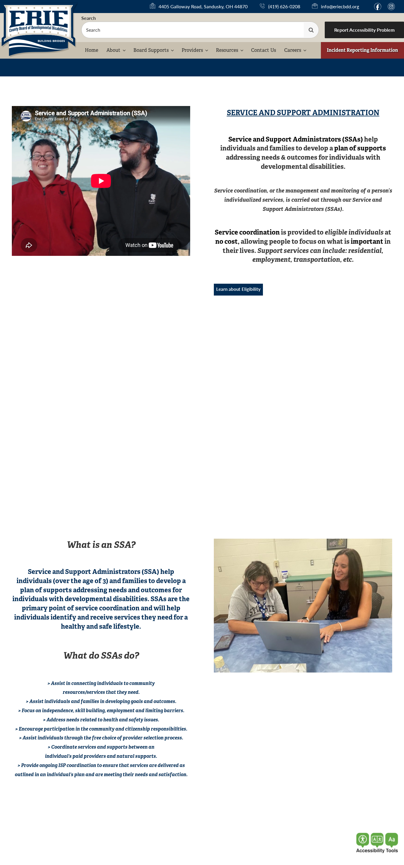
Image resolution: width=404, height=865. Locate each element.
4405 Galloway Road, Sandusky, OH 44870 (203, 6)
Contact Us (263, 50)
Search (88, 18)
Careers (292, 50)
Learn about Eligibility (238, 289)
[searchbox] (200, 30)
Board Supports (151, 50)
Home (91, 50)
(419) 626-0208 (284, 6)
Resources (227, 50)
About (113, 50)
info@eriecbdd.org (340, 6)
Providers (192, 50)
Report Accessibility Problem (364, 29)
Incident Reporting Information (362, 50)
